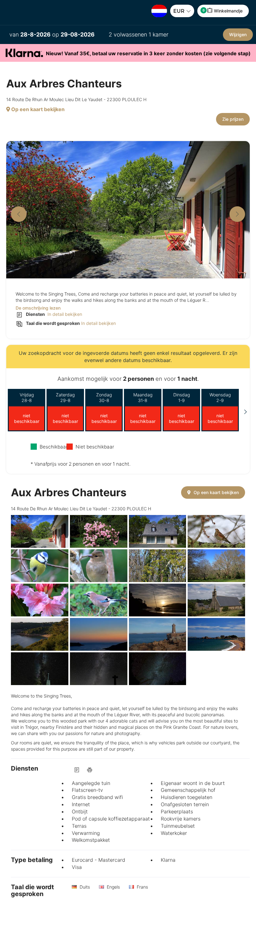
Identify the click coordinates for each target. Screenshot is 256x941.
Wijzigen (238, 34)
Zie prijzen (233, 119)
